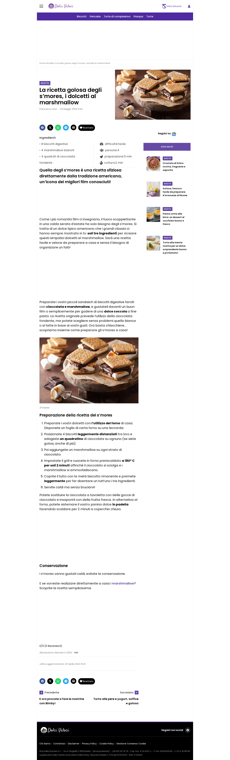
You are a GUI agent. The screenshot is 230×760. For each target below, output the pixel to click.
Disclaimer (73, 743)
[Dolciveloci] (61, 6)
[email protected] (101, 751)
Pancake (95, 16)
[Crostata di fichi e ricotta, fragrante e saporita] (153, 167)
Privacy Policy (89, 743)
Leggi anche (167, 146)
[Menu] (43, 6)
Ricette (50, 63)
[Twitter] (50, 128)
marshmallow (123, 583)
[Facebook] (42, 128)
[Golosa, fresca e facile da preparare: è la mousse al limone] (153, 192)
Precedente (51, 692)
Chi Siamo (45, 743)
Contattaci (59, 743)
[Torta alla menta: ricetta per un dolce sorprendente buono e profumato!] (153, 248)
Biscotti (82, 16)
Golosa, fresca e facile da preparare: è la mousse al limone (175, 192)
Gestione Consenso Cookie (131, 743)
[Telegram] (66, 128)
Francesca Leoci (48, 109)
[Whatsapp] (58, 128)
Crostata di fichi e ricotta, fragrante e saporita (174, 167)
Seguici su (164, 133)
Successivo (126, 692)
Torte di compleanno (117, 16)
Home (42, 63)
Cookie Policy (106, 743)
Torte (149, 16)
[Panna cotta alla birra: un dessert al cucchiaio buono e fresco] (153, 219)
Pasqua (138, 16)
